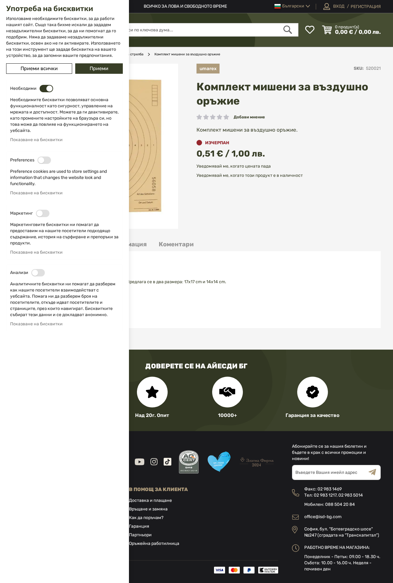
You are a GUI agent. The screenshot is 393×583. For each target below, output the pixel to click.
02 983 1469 (329, 489)
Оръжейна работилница (154, 543)
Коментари (176, 244)
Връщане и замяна (148, 509)
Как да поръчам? (146, 517)
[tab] (176, 244)
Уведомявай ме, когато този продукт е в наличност (249, 175)
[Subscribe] (374, 472)
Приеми (99, 68)
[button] (292, 6)
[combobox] (206, 30)
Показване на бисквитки (36, 139)
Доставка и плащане (150, 500)
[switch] (46, 88)
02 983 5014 (350, 495)
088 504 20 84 (340, 504)
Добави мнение (249, 117)
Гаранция (139, 526)
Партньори (140, 534)
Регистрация (366, 6)
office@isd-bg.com (322, 516)
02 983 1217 (325, 495)
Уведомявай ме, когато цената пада (233, 166)
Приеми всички (39, 68)
